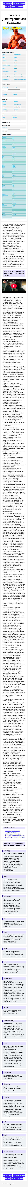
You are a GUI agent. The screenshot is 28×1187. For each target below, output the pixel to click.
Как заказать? (7, 3)
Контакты (20, 6)
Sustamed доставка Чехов (12, 831)
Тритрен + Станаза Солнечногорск (14, 837)
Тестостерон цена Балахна (12, 834)
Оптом (13, 6)
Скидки (7, 6)
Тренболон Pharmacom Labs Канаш (15, 835)
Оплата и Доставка (19, 3)
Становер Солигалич (10, 832)
